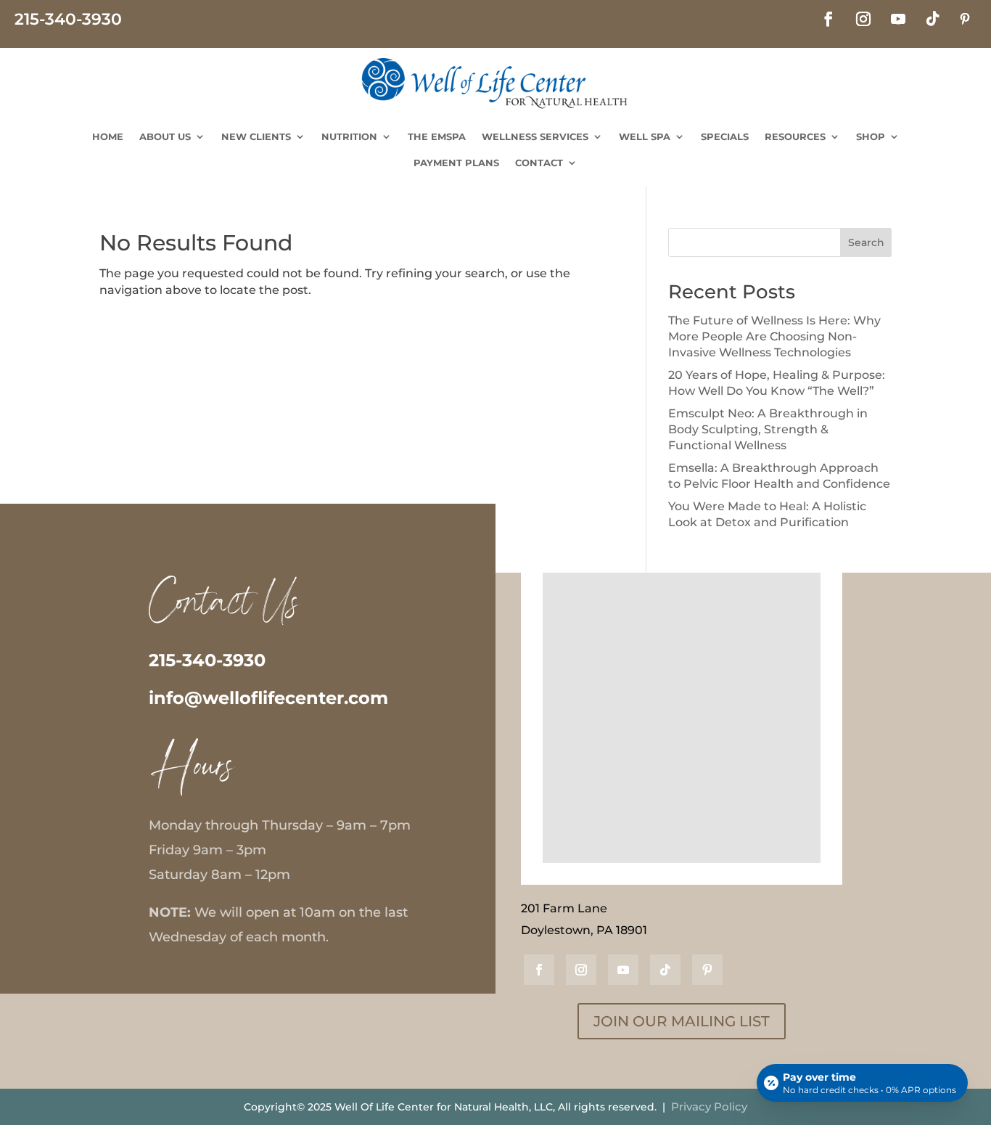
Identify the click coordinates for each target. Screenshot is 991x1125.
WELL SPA (644, 136)
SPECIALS (725, 136)
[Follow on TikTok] (932, 18)
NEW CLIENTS (256, 136)
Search (866, 242)
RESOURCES (795, 136)
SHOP (870, 136)
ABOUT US (165, 136)
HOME (107, 136)
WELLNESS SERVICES (535, 136)
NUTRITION (349, 136)
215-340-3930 (207, 660)
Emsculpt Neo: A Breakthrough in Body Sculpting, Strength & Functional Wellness (768, 429)
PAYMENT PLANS (456, 162)
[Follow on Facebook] (828, 18)
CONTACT (539, 162)
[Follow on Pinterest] (964, 18)
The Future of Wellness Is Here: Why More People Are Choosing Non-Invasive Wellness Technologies (774, 337)
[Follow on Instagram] (863, 18)
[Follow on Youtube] (898, 18)
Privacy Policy (709, 1106)
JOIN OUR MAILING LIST (681, 1021)
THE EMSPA (437, 136)
